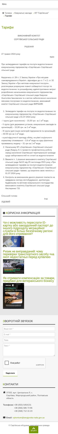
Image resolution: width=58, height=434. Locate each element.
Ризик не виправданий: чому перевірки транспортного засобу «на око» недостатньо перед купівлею (28, 254)
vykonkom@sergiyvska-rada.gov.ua (28, 417)
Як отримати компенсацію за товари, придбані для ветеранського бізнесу (29, 279)
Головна (8, 13)
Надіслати (10, 373)
